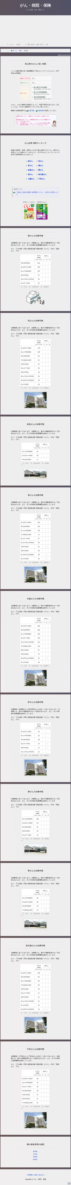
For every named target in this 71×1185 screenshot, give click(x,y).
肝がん (40, 161)
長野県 (35, 1157)
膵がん (40, 165)
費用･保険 (30, 44)
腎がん (40, 170)
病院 (18, 44)
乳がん (30, 165)
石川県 (35, 1154)
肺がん (30, 161)
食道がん (31, 170)
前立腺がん (42, 174)
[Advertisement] (35, 28)
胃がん (30, 174)
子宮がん (41, 179)
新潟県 (31, 110)
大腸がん (31, 179)
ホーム (11, 44)
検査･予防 (39, 44)
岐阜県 (41, 110)
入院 (46, 44)
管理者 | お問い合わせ (35, 1175)
